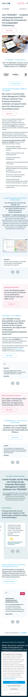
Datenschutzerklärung (9, 679)
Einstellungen (14, 689)
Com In (3, 632)
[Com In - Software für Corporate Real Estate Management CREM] (6, 3)
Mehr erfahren (9, 355)
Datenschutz (17, 693)
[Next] (17, 272)
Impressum (10, 693)
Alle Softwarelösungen (9, 581)
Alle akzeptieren (14, 682)
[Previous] (12, 272)
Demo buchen (21, 3)
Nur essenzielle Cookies (14, 685)
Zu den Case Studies (15, 83)
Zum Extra (6, 455)
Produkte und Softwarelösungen (12, 632)
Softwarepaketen (18, 349)
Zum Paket (6, 376)
